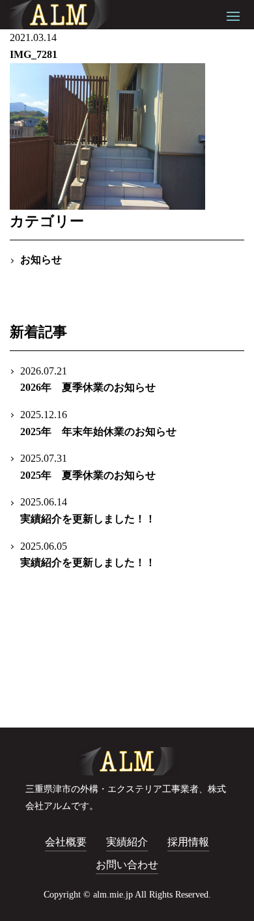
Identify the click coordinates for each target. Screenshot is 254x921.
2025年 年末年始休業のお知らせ (98, 423)
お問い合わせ (127, 864)
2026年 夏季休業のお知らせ (88, 379)
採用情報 (188, 841)
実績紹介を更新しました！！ (88, 510)
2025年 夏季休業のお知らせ (88, 467)
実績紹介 (127, 841)
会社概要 (66, 841)
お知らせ (41, 259)
